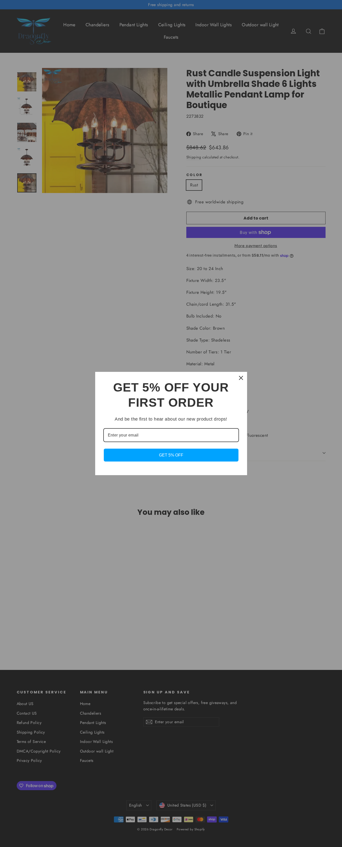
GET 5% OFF (171, 455)
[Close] (241, 378)
